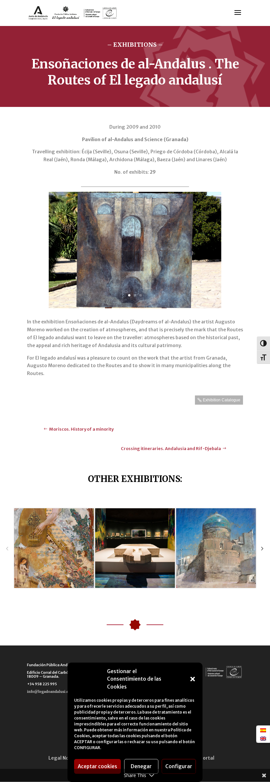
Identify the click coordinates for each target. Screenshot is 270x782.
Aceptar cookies (97, 766)
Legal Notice (63, 758)
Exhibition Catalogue (221, 400)
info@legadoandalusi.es (48, 691)
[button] (192, 679)
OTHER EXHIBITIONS (134, 478)
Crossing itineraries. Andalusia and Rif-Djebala (171, 448)
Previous (7, 548)
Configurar (178, 766)
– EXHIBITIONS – (135, 44)
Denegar (141, 766)
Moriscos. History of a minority (81, 429)
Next (262, 548)
